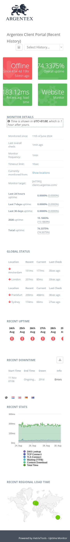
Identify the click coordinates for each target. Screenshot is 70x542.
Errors (58, 379)
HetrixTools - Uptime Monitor (50, 538)
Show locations (41, 172)
